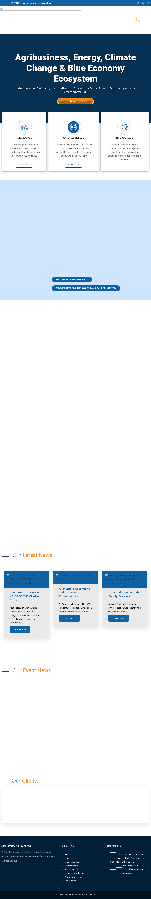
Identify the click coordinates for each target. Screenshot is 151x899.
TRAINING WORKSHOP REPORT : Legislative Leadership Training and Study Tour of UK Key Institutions (41, 753)
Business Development (75, 873)
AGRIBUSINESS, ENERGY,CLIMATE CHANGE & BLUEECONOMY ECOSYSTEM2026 (40, 729)
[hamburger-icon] (128, 20)
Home (67, 854)
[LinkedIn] (143, 3)
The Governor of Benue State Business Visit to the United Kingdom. (109, 729)
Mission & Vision (72, 862)
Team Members (72, 865)
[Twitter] (138, 3)
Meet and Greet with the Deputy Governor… (124, 594)
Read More (24, 165)
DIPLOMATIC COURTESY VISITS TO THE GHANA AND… (25, 596)
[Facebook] (133, 3)
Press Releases (72, 869)
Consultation (70, 880)
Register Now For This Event (75, 101)
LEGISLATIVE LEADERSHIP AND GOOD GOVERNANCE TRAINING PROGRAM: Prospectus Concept (108, 753)
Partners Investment (74, 877)
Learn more (20, 629)
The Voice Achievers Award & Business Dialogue (44, 706)
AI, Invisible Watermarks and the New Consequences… (75, 592)
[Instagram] (148, 3)
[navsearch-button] (138, 20)
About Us (69, 858)
